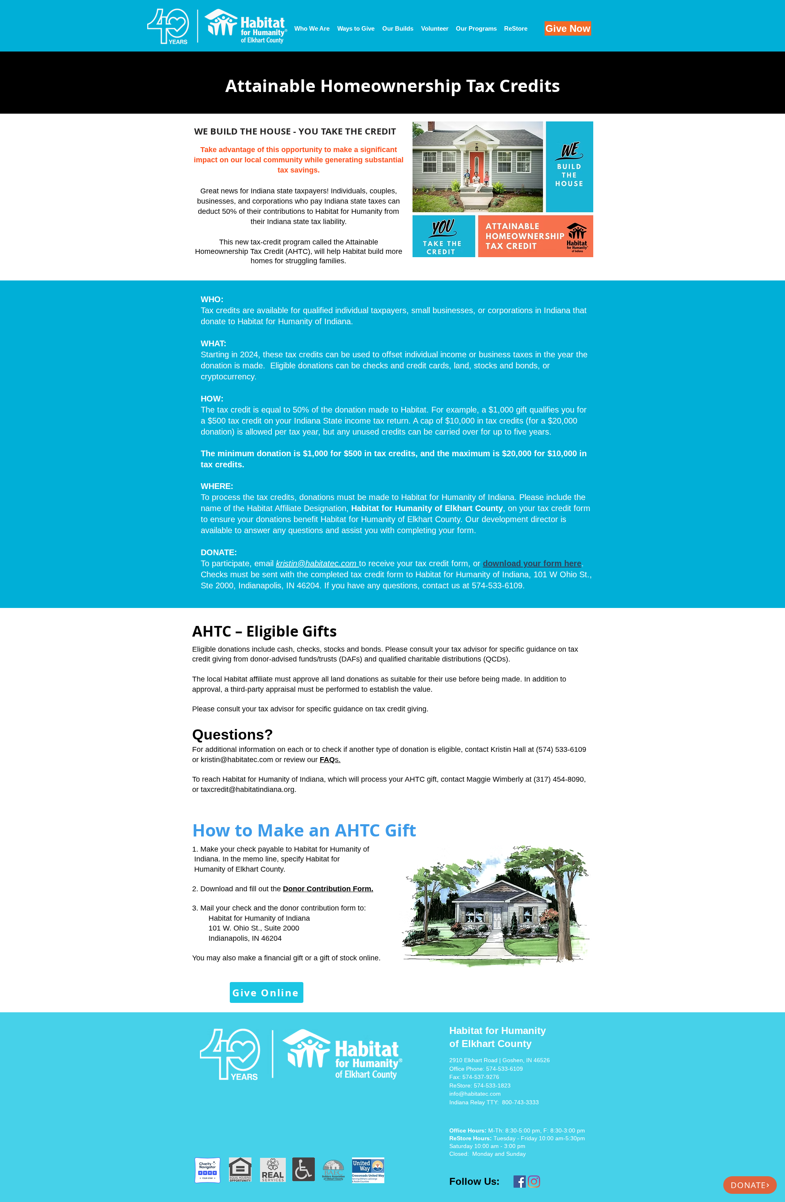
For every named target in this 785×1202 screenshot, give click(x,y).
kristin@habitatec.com (237, 760)
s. (330, 760)
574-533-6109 (504, 1068)
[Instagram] (534, 1181)
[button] (397, 28)
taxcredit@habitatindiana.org (247, 789)
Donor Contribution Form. (328, 889)
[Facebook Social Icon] (520, 1181)
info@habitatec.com (475, 1093)
